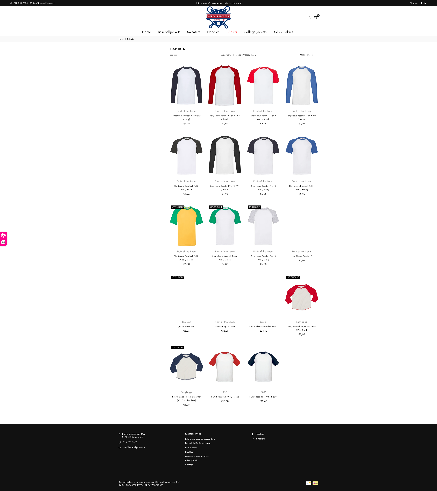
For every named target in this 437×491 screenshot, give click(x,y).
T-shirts (231, 32)
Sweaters (193, 32)
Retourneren (191, 447)
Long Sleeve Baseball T (302, 256)
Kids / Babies (283, 32)
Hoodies (213, 32)
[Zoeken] (309, 17)
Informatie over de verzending (200, 438)
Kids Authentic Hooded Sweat (263, 326)
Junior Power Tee (186, 326)
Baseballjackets (169, 32)
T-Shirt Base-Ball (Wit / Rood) (225, 396)
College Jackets (255, 32)
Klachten (189, 451)
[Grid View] (172, 54)
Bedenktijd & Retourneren (197, 443)
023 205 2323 (20, 3)
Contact (189, 464)
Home (146, 32)
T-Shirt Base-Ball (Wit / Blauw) (263, 396)
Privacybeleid (191, 460)
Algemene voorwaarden (197, 456)
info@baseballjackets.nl (44, 3)
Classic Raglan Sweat (225, 326)
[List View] (175, 54)
